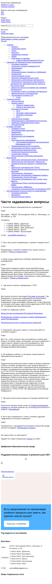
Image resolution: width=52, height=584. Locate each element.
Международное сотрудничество (25, 93)
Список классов (18, 101)
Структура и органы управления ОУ (26, 66)
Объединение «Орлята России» (24, 177)
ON (2, 12)
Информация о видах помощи (13, 39)
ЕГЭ (18, 117)
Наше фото (5, 20)
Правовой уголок (18, 128)
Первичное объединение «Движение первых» (30, 175)
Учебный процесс (14, 99)
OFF (2, 14)
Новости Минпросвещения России (30, 60)
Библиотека (16, 132)
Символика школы (19, 49)
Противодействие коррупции (23, 130)
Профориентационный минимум (25, 152)
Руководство (16, 74)
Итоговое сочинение (24, 115)
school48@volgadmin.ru (17, 235)
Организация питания (26, 428)
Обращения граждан (20, 54)
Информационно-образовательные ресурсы (29, 121)
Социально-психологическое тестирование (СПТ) (31, 189)
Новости (15, 47)
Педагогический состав (21, 76)
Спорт (14, 138)
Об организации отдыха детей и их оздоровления (26, 191)
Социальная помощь (20, 154)
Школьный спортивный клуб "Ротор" (26, 167)
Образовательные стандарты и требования (29, 72)
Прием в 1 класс (7, 5)
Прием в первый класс (25, 105)
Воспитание (11, 158)
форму (30, 439)
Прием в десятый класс (25, 107)
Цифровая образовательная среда (25, 123)
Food (18, 97)
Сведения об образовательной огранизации (24, 62)
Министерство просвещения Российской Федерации (22, 313)
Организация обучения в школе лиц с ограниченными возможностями (26, 149)
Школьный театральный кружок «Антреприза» (30, 160)
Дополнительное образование (24, 140)
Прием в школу (18, 103)
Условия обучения (14, 126)
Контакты (15, 52)
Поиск (3, 26)
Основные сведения (20, 64)
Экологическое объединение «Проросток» (28, 162)
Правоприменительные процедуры (26, 146)
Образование (17, 68)
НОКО (14, 56)
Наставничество (18, 125)
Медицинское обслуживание (23, 136)
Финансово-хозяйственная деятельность (28, 80)
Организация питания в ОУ (22, 95)
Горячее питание (8, 7)
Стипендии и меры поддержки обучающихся (29, 91)
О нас (3, 32)
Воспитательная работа (21, 197)
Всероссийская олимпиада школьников (27, 156)
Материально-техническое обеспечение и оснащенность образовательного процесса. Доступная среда (28, 84)
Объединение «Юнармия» (22, 173)
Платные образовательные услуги (25, 78)
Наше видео (6, 22)
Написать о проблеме (16, 524)
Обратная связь (7, 33)
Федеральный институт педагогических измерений (21, 323)
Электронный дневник (20, 119)
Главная (10, 45)
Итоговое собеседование (26, 113)
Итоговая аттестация (20, 109)
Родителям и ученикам (21, 58)
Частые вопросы (7, 471)
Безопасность (17, 134)
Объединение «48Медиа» (22, 187)
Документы (16, 70)
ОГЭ (18, 111)
